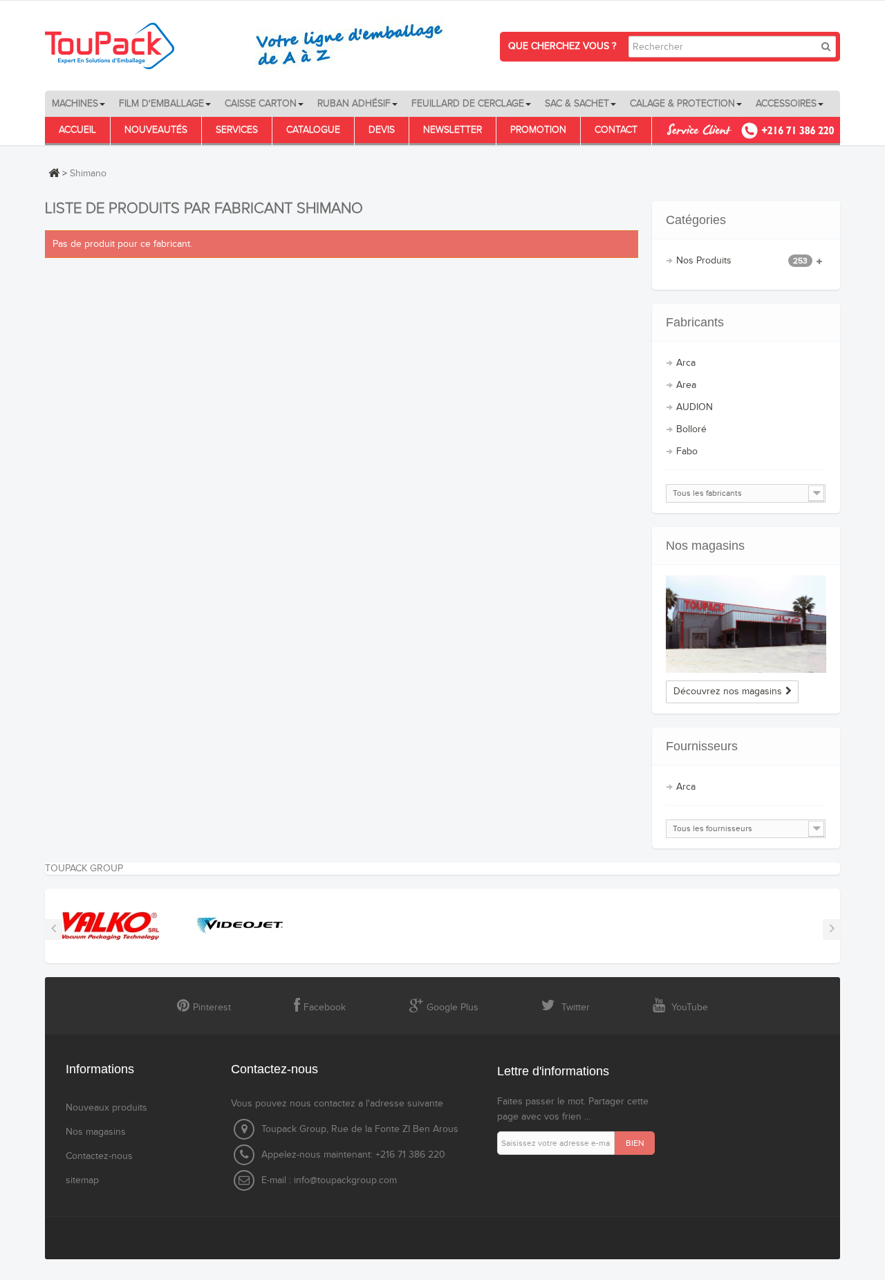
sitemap (82, 1180)
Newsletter (452, 130)
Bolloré (691, 429)
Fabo (687, 451)
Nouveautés (155, 130)
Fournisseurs (702, 746)
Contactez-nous (99, 1156)
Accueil (77, 130)
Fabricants (695, 322)
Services (237, 130)
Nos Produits (742, 260)
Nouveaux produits (106, 1107)
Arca (686, 363)
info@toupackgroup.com (345, 1180)
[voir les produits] (100, 925)
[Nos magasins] (746, 624)
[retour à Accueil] (53, 173)
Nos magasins (705, 546)
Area (686, 385)
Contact (616, 130)
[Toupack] (252, 45)
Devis (382, 130)
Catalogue (313, 130)
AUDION (694, 407)
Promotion (538, 130)
